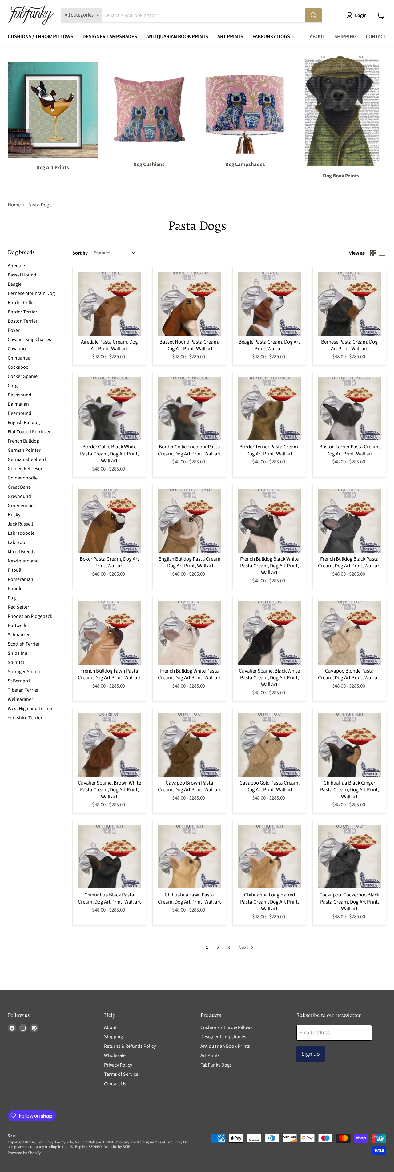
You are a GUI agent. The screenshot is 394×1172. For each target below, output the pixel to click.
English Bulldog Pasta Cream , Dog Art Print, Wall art (189, 562)
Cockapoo (18, 367)
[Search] (313, 15)
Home (14, 205)
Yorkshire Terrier (25, 717)
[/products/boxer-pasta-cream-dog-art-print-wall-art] (109, 521)
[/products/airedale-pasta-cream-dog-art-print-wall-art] (109, 304)
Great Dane (19, 486)
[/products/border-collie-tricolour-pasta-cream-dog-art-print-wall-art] (189, 409)
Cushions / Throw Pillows (40, 36)
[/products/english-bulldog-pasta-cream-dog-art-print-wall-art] (189, 521)
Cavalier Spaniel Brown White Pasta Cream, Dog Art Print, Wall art (109, 790)
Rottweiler (18, 625)
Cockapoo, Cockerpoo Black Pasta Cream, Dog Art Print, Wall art (349, 901)
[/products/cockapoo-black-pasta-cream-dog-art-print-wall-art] (349, 857)
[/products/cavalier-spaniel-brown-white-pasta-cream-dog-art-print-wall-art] (109, 745)
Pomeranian (20, 579)
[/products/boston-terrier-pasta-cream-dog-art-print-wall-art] (349, 409)
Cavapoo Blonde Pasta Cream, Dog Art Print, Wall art (349, 674)
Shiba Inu (17, 653)
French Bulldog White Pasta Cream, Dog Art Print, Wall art (189, 674)
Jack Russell (20, 523)
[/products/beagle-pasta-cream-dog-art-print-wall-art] (269, 304)
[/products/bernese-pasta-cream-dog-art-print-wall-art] (349, 304)
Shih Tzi (16, 662)
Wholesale (115, 1055)
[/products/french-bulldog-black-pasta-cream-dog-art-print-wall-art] (349, 521)
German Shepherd (27, 459)
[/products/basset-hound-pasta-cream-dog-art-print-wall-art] (189, 304)
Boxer (14, 330)
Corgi (13, 385)
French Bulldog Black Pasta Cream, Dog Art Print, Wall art (349, 562)
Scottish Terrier (24, 643)
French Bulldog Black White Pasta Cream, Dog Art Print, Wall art (269, 566)
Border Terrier (22, 311)
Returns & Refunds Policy (130, 1046)
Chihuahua (19, 357)
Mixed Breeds (21, 551)
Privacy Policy (118, 1065)
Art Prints (230, 36)
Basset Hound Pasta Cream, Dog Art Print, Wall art (189, 345)
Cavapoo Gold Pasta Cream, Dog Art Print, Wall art (269, 786)
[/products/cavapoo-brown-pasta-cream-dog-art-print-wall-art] (189, 745)
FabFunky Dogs (271, 36)
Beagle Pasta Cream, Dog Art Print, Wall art (269, 345)
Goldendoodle (23, 477)
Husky (14, 514)
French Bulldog (23, 440)
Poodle (15, 588)
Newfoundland (23, 560)
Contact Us (115, 1083)
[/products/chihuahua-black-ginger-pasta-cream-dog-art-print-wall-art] (349, 745)
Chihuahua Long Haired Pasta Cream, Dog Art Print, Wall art (269, 901)
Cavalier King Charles (29, 339)
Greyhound (19, 496)
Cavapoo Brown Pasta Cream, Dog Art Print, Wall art (189, 786)
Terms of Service (121, 1074)
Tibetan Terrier (23, 689)
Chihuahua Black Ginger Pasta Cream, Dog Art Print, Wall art (349, 790)
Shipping (345, 36)
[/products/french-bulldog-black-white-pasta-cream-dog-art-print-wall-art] (269, 521)
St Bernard (19, 680)
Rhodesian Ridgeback (30, 616)
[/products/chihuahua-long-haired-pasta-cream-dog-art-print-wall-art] (269, 857)
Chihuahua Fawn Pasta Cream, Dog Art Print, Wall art (189, 898)
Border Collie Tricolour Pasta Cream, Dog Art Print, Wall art (189, 450)
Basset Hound (22, 274)
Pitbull (14, 569)
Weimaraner (20, 699)
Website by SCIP (117, 1147)
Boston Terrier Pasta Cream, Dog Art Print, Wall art (349, 450)
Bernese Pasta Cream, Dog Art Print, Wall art (349, 345)
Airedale (16, 265)
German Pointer (24, 450)
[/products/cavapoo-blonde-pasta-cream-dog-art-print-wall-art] (349, 633)
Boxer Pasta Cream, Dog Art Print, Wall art (109, 562)
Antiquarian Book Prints (177, 36)
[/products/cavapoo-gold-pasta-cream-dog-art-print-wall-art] (269, 745)
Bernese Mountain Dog (31, 293)
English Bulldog (24, 422)
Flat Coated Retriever (29, 431)
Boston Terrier (23, 320)
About (317, 36)
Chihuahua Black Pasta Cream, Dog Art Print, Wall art (109, 898)
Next (243, 947)
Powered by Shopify (24, 1153)
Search (13, 1135)
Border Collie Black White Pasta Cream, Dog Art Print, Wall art (109, 453)
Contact (376, 36)
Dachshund (19, 394)
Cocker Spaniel (23, 376)
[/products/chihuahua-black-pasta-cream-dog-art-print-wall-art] (109, 857)
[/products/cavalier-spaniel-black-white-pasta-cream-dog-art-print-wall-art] (269, 633)
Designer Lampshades (109, 36)
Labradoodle (21, 533)
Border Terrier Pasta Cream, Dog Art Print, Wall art (269, 450)
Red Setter (18, 606)
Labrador (17, 542)
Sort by (80, 253)
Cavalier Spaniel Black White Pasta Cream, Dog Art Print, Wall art (269, 678)
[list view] (382, 253)
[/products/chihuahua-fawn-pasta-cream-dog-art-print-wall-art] (189, 857)
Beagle (15, 283)
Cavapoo (17, 348)
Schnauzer (19, 634)
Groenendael (21, 505)
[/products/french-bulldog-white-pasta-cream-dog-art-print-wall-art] (189, 633)
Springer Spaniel (25, 671)
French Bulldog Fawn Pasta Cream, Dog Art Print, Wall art (109, 674)
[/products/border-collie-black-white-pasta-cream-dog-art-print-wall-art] (109, 409)
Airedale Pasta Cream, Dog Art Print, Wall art (109, 345)
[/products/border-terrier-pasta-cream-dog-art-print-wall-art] (269, 409)
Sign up (310, 1054)
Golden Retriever (25, 468)
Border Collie (21, 302)
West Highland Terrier (30, 708)
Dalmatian (18, 403)
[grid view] (373, 253)
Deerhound (19, 413)
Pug (12, 597)
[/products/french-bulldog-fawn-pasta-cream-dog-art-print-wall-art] (109, 633)
